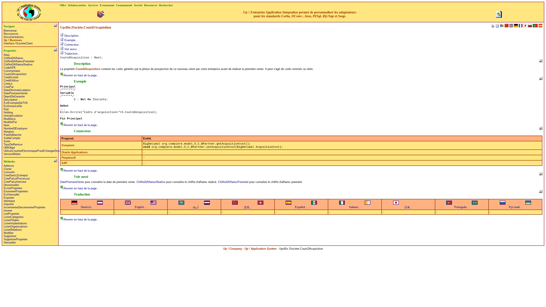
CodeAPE (10, 67)
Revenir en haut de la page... (81, 75)
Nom (6, 125)
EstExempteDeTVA (16, 102)
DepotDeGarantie (14, 96)
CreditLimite (11, 77)
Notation (9, 131)
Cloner (8, 169)
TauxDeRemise (13, 144)
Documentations (14, 37)
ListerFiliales (11, 220)
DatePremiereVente (16, 93)
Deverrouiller (11, 185)
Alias (7, 54)
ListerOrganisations (16, 226)
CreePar (9, 86)
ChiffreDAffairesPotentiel (19, 61)
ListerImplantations (15, 223)
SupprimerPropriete (15, 239)
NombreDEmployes (16, 128)
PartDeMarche (12, 134)
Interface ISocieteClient (18, 43)
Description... (72, 35)
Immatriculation (13, 115)
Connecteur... (72, 44)
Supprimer (10, 236)
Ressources (11, 33)
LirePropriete (11, 213)
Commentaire (12, 70)
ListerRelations (13, 229)
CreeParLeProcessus (17, 178)
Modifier (8, 233)
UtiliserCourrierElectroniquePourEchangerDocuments (36, 150)
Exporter (9, 197)
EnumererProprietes (16, 191)
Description (10, 99)
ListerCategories (14, 217)
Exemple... (71, 40)
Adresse (9, 165)
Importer (9, 204)
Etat (6, 109)
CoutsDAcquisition (15, 74)
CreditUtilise (11, 80)
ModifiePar (10, 122)
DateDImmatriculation (17, 90)
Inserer (8, 210)
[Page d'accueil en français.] (29, 11)
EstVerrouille (11, 194)
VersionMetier (12, 154)
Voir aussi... (71, 49)
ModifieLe (10, 118)
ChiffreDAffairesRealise (18, 64)
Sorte (7, 141)
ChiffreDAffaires (13, 58)
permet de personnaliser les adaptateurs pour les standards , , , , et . (299, 14)
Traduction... (72, 53)
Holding (8, 112)
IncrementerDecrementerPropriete (24, 207)
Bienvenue (10, 30)
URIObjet (9, 147)
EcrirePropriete (13, 188)
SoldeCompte (12, 138)
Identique (9, 201)
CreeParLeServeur (15, 181)
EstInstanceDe (13, 106)
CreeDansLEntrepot (16, 175)
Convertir (9, 172)
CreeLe (8, 83)
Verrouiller (10, 242)
